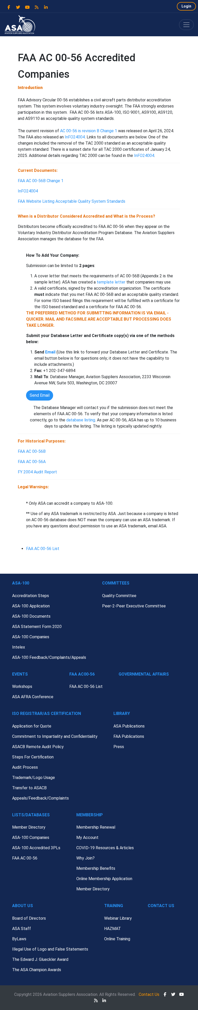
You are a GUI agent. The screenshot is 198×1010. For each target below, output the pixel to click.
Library (121, 713)
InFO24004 (75, 137)
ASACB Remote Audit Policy (38, 746)
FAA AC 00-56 (24, 858)
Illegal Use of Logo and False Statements (50, 949)
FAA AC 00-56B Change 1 (40, 180)
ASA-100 (20, 583)
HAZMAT (112, 928)
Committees (115, 583)
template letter (111, 282)
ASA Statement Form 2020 (37, 626)
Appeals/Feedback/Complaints (40, 798)
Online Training (117, 938)
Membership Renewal (95, 827)
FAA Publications (128, 736)
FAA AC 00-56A (32, 461)
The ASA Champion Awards (36, 969)
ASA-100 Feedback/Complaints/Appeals (49, 657)
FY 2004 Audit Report (37, 471)
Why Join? (85, 858)
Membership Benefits (95, 868)
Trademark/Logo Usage (33, 777)
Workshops (22, 686)
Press (118, 746)
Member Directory (28, 827)
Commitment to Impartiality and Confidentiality (54, 736)
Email (50, 352)
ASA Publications (129, 726)
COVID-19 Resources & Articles (105, 847)
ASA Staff (21, 928)
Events (20, 674)
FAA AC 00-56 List (42, 548)
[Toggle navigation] (186, 24)
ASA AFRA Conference (32, 696)
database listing (80, 420)
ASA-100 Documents (31, 616)
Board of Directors (29, 918)
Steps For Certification (33, 757)
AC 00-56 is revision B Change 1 (89, 130)
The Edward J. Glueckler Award (40, 959)
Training (113, 905)
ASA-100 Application (31, 606)
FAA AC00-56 (82, 674)
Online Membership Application (104, 878)
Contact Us (161, 905)
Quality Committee (119, 595)
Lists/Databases (31, 814)
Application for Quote (31, 726)
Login (186, 6)
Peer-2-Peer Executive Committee (134, 606)
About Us (22, 905)
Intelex (18, 647)
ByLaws (19, 938)
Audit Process (25, 767)
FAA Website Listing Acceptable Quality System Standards (71, 201)
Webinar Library (118, 918)
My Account (87, 837)
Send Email (40, 395)
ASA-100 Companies (30, 636)
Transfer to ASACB (29, 787)
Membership (89, 814)
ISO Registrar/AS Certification (46, 713)
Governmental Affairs (144, 674)
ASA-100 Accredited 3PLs (36, 847)
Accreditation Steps (30, 595)
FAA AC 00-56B (32, 451)
